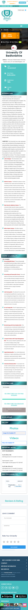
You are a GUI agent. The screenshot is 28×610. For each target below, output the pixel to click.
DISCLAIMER (12, 576)
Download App (22, 2)
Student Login (21, 10)
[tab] (5, 42)
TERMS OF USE (4, 574)
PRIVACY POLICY (11, 574)
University (6, 29)
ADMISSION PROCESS (5, 576)
